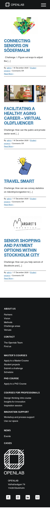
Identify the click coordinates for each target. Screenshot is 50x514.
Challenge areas (12, 326)
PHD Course (11, 378)
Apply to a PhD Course (15, 384)
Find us (7, 347)
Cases (8, 443)
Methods (8, 323)
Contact (9, 337)
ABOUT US (10, 309)
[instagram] (18, 497)
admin (9, 68)
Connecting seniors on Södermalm (17, 45)
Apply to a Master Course (16, 361)
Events (7, 437)
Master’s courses (15, 355)
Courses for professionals (22, 393)
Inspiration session (13, 406)
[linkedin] (28, 497)
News (7, 430)
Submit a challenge (13, 369)
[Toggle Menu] (43, 5)
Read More (8, 74)
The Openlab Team (13, 343)
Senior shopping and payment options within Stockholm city (22, 247)
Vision (7, 319)
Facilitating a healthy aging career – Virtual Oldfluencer (22, 115)
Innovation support (16, 412)
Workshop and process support (19, 417)
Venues (7, 330)
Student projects (12, 365)
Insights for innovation (14, 402)
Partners (8, 315)
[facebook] (8, 497)
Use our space (11, 421)
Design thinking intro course (17, 398)
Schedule (8, 372)
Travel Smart (19, 181)
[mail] (37, 497)
